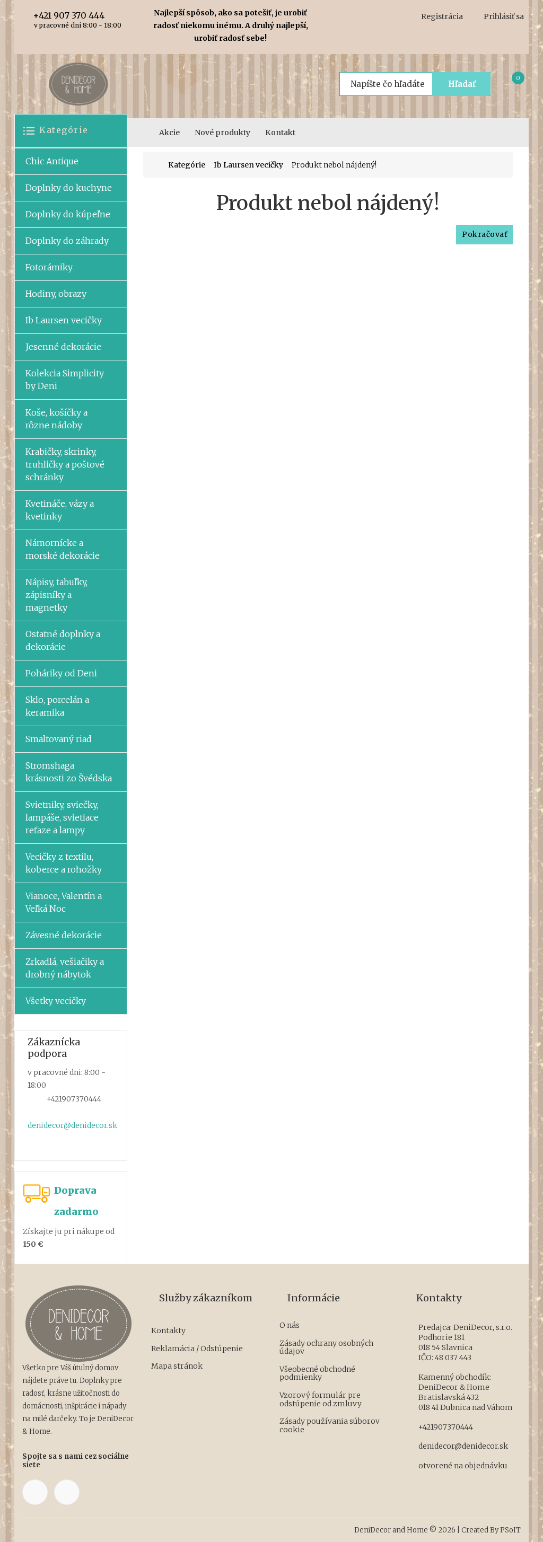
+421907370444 (445, 1427)
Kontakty (168, 1331)
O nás (289, 1325)
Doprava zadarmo (76, 1201)
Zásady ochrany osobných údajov (326, 1348)
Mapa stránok (177, 1366)
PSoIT (510, 1530)
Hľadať (462, 84)
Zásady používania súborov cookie (329, 1425)
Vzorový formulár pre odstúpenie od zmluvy (320, 1399)
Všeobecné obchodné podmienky (317, 1373)
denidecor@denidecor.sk (72, 1125)
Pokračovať (484, 234)
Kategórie (186, 165)
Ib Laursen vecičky (248, 165)
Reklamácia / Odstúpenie (197, 1349)
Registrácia (442, 16)
